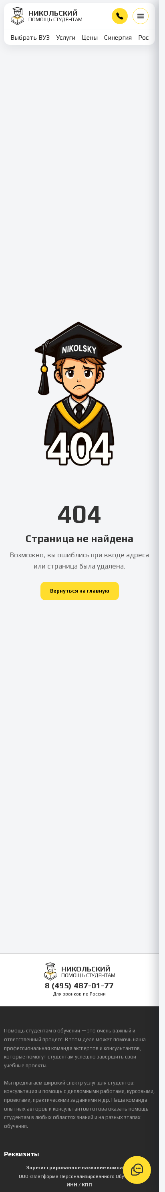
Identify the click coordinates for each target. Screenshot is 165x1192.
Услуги (65, 37)
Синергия (118, 37)
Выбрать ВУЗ (30, 37)
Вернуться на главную (79, 591)
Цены (90, 37)
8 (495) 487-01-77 (120, 16)
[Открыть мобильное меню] (141, 16)
